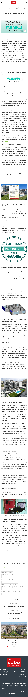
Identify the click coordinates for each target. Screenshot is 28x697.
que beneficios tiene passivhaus (9, 589)
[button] (2, 634)
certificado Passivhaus (7, 574)
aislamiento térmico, (14, 176)
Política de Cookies (22, 673)
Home (2, 7)
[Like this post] (11, 599)
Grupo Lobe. (6, 141)
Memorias (5, 674)
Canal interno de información (22, 677)
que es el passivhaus (7, 591)
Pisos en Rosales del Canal (8, 682)
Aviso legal (22, 669)
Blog (14, 673)
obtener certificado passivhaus (9, 584)
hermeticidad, (18, 177)
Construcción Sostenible (8, 579)
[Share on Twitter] (14, 599)
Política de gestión (5, 672)
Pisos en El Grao (15, 684)
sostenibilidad (17, 591)
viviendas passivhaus (7, 593)
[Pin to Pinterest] (15, 599)
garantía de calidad (7, 581)
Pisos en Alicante (6, 684)
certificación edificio (7, 572)
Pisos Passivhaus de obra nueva (14, 687)
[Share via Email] (17, 599)
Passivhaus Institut (7, 586)
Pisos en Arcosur (21, 682)
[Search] (26, 2)
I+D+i (14, 669)
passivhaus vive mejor (19, 586)
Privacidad (22, 671)
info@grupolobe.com (10, 693)
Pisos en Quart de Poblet (12, 685)
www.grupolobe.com (7, 567)
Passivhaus (5, 669)
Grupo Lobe (10, 7)
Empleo (14, 671)
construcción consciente (8, 577)
